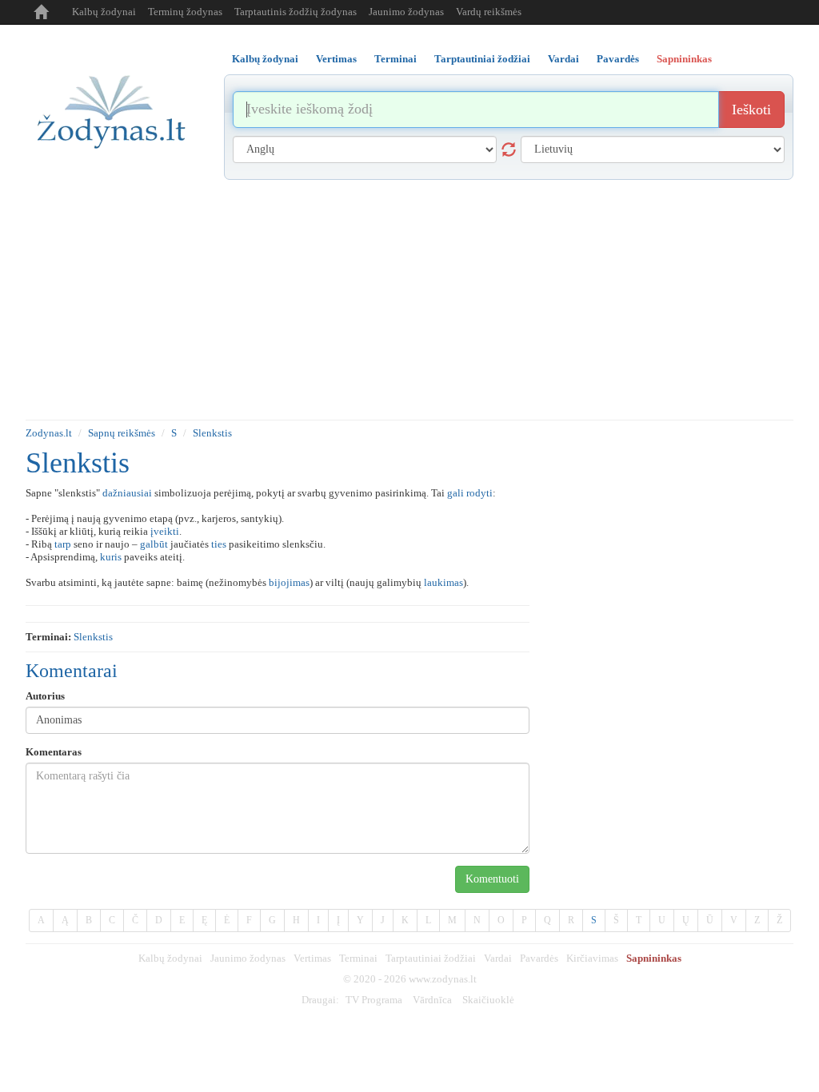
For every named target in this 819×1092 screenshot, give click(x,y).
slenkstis (93, 637)
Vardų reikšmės (488, 12)
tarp (62, 544)
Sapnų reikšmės (121, 433)
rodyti (479, 493)
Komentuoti (492, 879)
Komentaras (54, 752)
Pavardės (539, 958)
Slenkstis (212, 433)
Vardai (498, 958)
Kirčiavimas (592, 958)
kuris (111, 557)
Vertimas (312, 958)
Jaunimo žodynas (406, 12)
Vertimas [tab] (336, 59)
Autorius (45, 696)
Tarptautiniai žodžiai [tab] (482, 59)
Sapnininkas (653, 958)
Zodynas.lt (49, 433)
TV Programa (374, 1000)
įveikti (164, 531)
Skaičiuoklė (488, 1000)
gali (455, 493)
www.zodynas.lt (443, 979)
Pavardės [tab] (618, 59)
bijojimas (289, 582)
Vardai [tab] (563, 59)
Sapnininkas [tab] (684, 59)
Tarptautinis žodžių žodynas (295, 12)
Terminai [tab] (395, 59)
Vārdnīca (432, 1000)
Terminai (358, 958)
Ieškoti (751, 110)
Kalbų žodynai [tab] (265, 59)
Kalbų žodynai (104, 12)
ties (218, 544)
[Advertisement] (409, 300)
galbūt (154, 544)
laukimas (443, 582)
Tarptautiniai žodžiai (431, 958)
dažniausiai (127, 493)
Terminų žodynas (185, 12)
